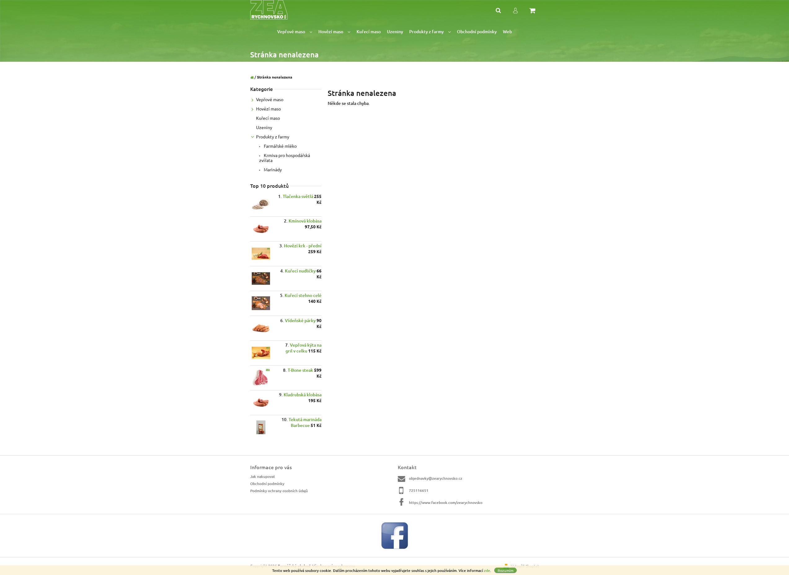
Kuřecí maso (268, 118)
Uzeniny (264, 127)
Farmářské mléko (280, 146)
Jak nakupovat (262, 476)
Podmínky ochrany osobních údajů (279, 490)
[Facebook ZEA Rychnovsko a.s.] (394, 535)
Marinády (272, 169)
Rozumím (505, 570)
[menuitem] (294, 32)
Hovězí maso (268, 108)
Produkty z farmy (272, 136)
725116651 (418, 490)
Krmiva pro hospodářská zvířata (284, 157)
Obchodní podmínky (267, 483)
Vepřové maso (269, 99)
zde (487, 570)
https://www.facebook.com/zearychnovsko (445, 502)
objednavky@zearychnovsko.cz (435, 478)
